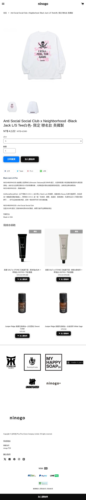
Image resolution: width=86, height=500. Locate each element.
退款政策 (50, 489)
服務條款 (36, 489)
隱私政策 (43, 489)
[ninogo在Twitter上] (4, 460)
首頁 (5, 13)
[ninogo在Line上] (23, 460)
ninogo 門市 (7, 448)
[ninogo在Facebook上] (9, 460)
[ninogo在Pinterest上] (14, 460)
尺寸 (5, 137)
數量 (5, 146)
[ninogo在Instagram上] (19, 460)
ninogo (43, 4)
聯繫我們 (6, 445)
